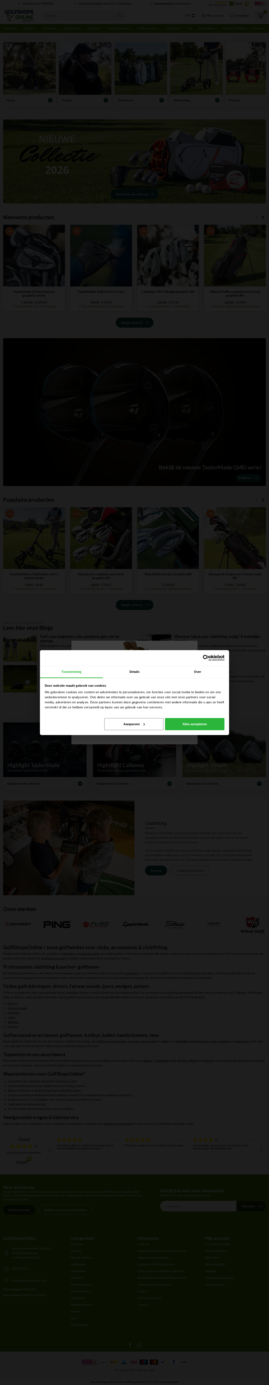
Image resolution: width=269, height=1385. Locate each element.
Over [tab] (197, 671)
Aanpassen (131, 724)
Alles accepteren (194, 724)
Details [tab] (134, 671)
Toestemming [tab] (71, 671)
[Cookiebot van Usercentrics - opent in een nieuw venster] (206, 658)
